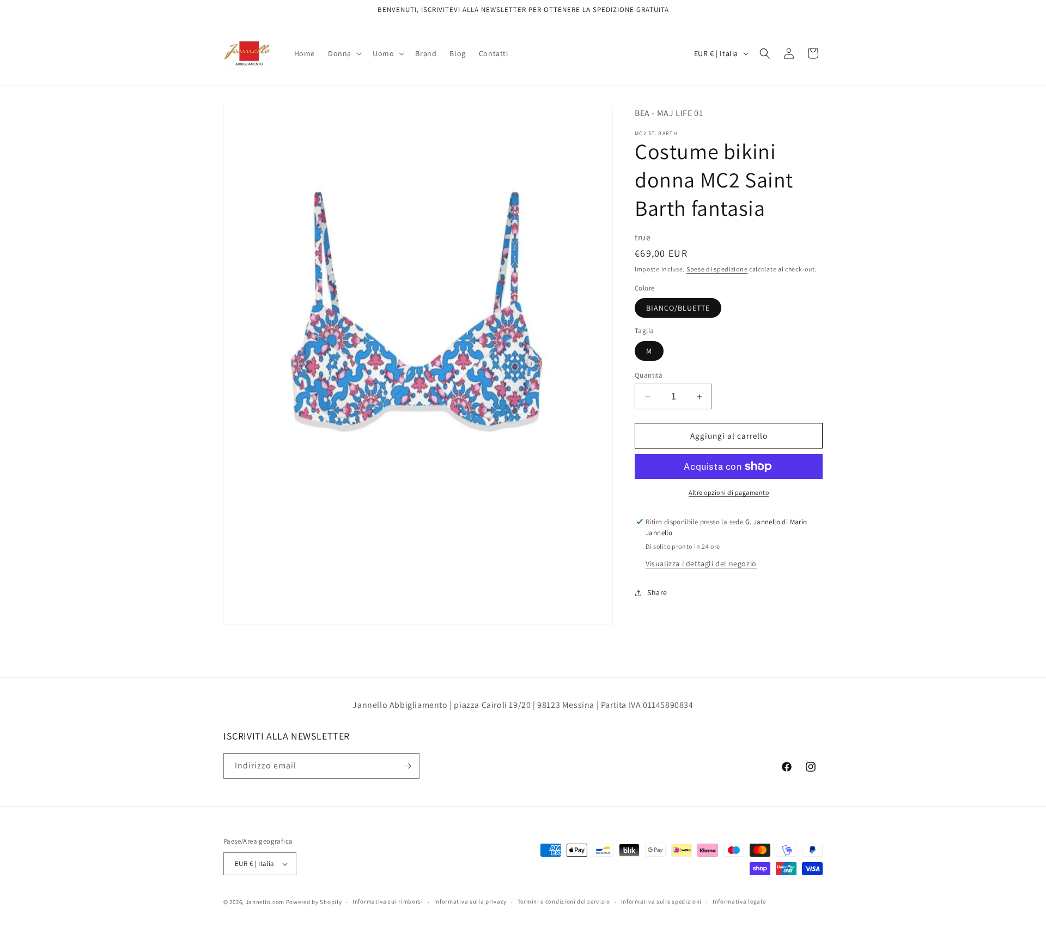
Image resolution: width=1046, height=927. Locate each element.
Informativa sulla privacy (470, 901)
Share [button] (657, 592)
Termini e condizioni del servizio (564, 901)
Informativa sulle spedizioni (661, 901)
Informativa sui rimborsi (387, 901)
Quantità (648, 375)
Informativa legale (739, 901)
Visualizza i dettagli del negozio (701, 563)
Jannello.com (265, 902)
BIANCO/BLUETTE (678, 308)
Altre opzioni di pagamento (729, 492)
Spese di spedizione (716, 269)
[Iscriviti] (407, 766)
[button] (343, 53)
